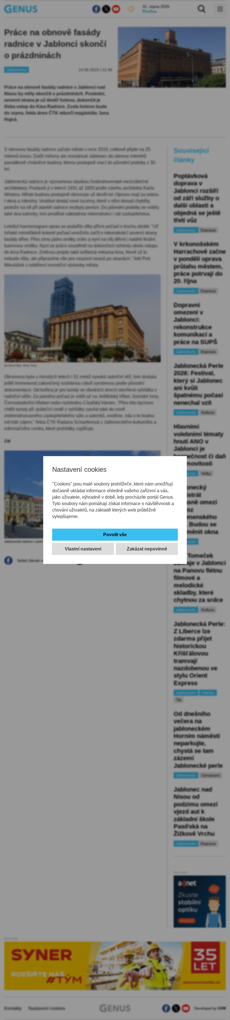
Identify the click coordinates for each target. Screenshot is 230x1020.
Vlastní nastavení (83, 549)
